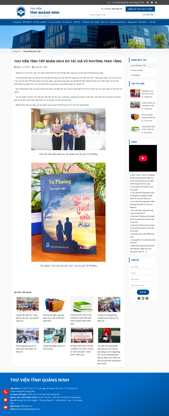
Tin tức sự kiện (39, 22)
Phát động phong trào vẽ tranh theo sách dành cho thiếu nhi (26, 349)
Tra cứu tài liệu (54, 22)
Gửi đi (143, 292)
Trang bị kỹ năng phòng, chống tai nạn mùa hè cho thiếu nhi (107, 318)
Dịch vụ (104, 22)
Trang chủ (17, 22)
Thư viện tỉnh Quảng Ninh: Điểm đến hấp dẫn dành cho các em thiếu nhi (142, 204)
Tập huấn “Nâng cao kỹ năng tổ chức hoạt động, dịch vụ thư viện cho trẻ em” (142, 219)
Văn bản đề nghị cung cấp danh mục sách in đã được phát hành (54, 318)
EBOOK (77, 22)
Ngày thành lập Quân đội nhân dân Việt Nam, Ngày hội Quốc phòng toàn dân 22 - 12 (142, 249)
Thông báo (136, 75)
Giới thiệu (26, 22)
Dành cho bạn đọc (117, 22)
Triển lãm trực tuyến (90, 22)
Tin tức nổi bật (137, 70)
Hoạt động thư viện (32, 51)
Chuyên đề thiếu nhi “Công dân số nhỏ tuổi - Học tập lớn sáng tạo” (27, 318)
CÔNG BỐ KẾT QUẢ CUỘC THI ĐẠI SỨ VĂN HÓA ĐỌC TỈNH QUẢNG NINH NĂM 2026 (81, 319)
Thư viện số (67, 22)
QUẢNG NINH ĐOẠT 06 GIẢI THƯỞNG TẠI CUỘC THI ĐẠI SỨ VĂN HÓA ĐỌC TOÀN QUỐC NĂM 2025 (81, 350)
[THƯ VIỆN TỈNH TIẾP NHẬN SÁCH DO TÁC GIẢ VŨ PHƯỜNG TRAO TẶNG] (39, 12)
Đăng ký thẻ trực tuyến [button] (140, 9)
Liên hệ (152, 22)
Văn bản (142, 22)
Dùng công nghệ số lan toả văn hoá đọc (54, 347)
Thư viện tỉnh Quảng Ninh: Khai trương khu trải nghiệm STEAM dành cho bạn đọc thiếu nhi (142, 196)
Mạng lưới (132, 22)
